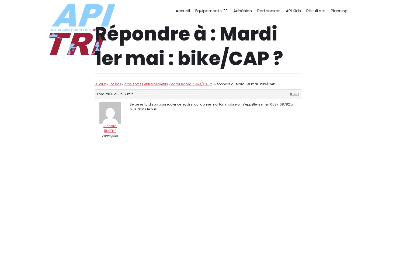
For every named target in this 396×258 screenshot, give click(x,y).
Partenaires (268, 10)
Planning (339, 10)
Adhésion (242, 10)
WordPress (102, 244)
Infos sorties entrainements (146, 84)
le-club (100, 84)
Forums (115, 84)
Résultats (315, 10)
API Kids (293, 10)
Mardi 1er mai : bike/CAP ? (191, 84)
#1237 (294, 94)
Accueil (183, 10)
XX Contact (336, 244)
